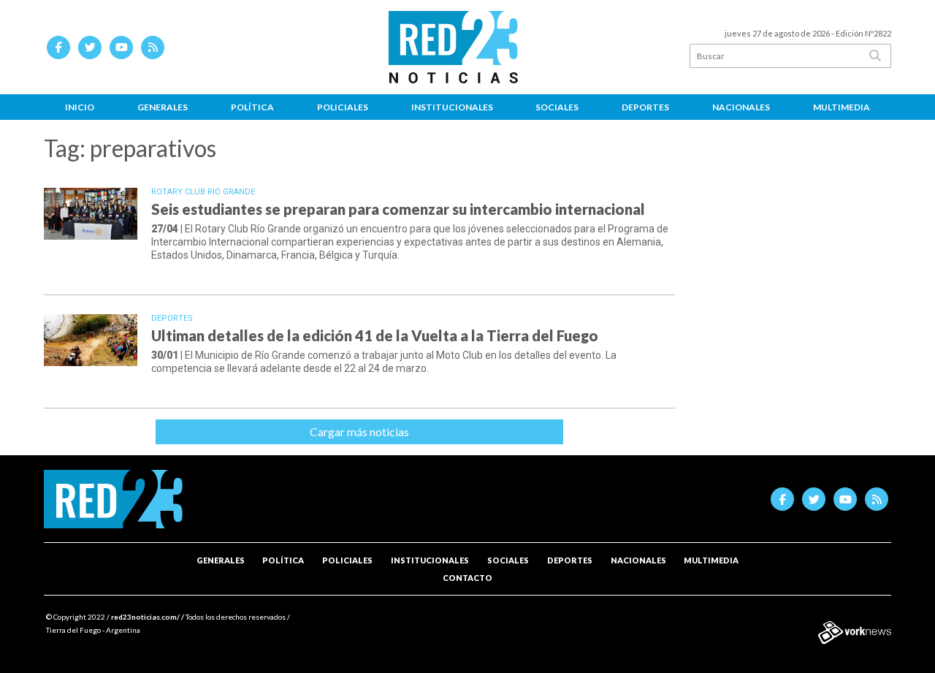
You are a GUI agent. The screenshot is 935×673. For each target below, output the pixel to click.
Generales (162, 107)
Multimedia (841, 107)
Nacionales (741, 107)
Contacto (467, 577)
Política (252, 107)
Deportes (645, 107)
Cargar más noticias (359, 431)
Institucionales (452, 107)
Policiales (342, 107)
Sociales (557, 107)
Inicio (79, 107)
